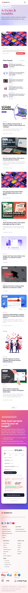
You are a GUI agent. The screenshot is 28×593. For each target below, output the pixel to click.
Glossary (5, 547)
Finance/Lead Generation (20, 531)
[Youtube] (13, 523)
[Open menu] (24, 2)
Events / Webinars (7, 555)
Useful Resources (7, 549)
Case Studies (6, 543)
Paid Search (9, 460)
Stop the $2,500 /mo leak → (14, 495)
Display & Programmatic (11, 466)
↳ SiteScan (6, 566)
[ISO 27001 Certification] (15, 575)
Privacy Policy (12, 588)
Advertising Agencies (19, 529)
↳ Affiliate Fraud (7, 564)
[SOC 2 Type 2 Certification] (19, 575)
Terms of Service (5, 588)
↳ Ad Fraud (6, 560)
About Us (19, 543)
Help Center (5, 551)
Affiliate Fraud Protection (7, 533)
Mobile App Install (10, 472)
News (4, 553)
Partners (19, 553)
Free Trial (19, 551)
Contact (19, 547)
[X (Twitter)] (5, 523)
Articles (5, 545)
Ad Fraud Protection (6, 529)
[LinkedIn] (2, 523)
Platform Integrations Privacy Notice (8, 590)
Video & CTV (9, 469)
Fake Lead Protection (6, 531)
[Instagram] (11, 523)
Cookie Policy (18, 588)
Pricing (3, 537)
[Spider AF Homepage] (6, 513)
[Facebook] (8, 523)
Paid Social (9, 463)
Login (19, 549)
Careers (19, 545)
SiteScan (4, 535)
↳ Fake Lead (7, 562)
